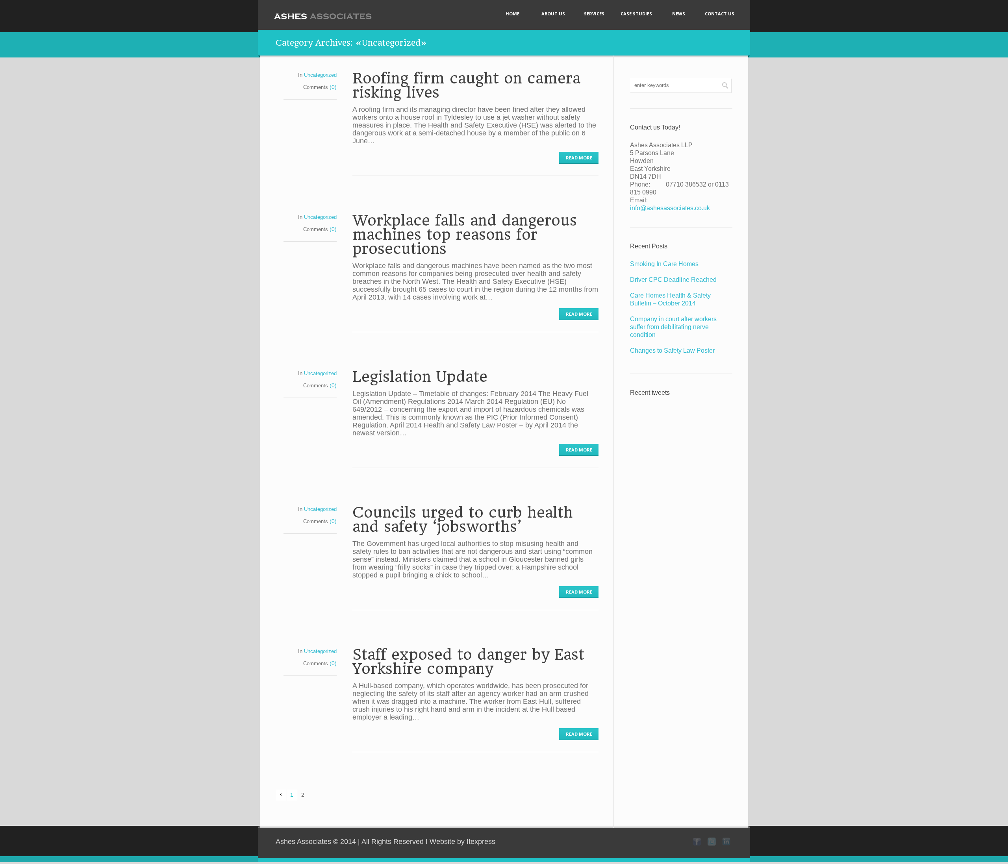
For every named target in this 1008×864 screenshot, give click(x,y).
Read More (579, 158)
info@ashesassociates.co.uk (670, 208)
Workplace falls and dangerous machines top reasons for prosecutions (464, 234)
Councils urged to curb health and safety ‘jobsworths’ (462, 519)
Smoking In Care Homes (664, 264)
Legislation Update (419, 376)
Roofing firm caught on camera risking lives (466, 85)
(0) (333, 87)
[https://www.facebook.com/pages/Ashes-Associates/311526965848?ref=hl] (697, 841)
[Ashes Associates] (323, 16)
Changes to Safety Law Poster (672, 350)
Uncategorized (320, 75)
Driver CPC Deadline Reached (673, 279)
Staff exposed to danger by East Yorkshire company (468, 661)
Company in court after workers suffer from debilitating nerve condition (673, 327)
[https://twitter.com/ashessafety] (711, 841)
